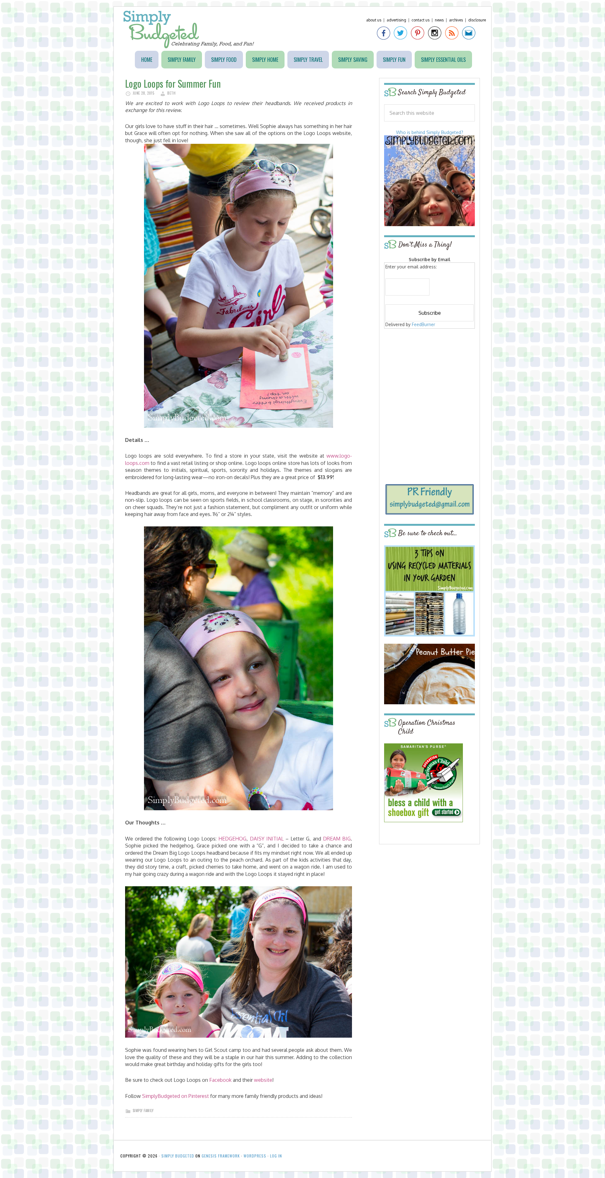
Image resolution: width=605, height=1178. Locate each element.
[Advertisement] (429, 376)
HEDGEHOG (232, 838)
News (439, 20)
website (263, 1080)
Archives (456, 20)
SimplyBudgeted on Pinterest (175, 1096)
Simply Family (143, 1110)
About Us (373, 20)
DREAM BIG (337, 838)
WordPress (255, 1155)
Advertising (396, 20)
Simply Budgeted (189, 29)
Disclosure (477, 20)
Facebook (220, 1080)
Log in (276, 1155)
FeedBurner (423, 324)
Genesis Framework (221, 1155)
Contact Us (420, 20)
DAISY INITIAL (267, 838)
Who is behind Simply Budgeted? (429, 132)
